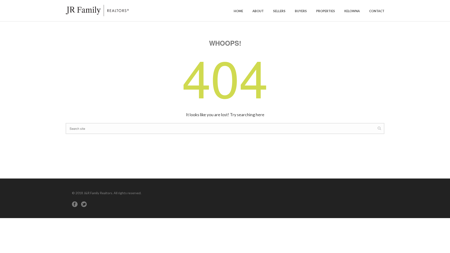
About (258, 11)
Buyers (301, 11)
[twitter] (84, 204)
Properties (325, 11)
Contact (376, 11)
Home (238, 11)
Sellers (279, 11)
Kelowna (352, 11)
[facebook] (75, 204)
